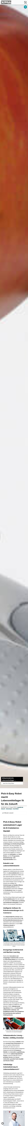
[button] (2, 1123)
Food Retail (15, 808)
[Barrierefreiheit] (25, 6)
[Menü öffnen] (25, 2)
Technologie (9, 808)
